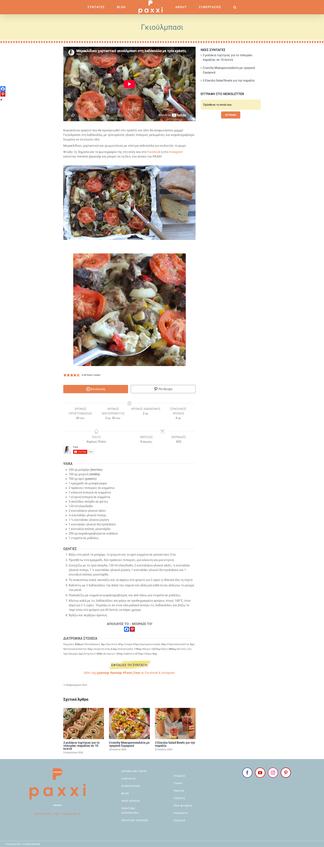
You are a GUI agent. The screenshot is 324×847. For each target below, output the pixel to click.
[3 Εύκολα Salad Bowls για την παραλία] (175, 723)
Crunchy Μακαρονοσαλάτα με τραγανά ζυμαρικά (129, 744)
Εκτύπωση (97, 389)
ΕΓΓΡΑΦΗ (230, 115)
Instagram (176, 152)
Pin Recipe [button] (165, 389)
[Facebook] (126, 629)
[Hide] (1, 99)
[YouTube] (260, 772)
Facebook (153, 152)
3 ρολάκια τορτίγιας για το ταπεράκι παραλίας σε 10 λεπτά (81, 745)
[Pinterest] (132, 629)
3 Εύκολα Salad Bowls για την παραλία (175, 744)
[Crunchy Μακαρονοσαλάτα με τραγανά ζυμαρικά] (129, 723)
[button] (217, 7)
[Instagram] (273, 772)
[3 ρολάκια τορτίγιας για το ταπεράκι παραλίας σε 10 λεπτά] (83, 723)
